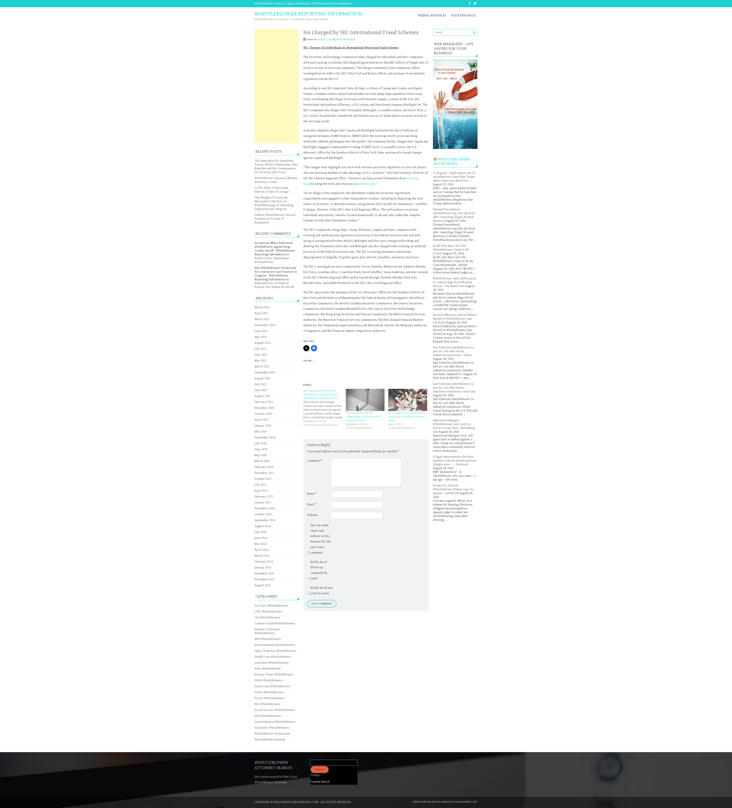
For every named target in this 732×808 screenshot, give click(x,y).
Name (311, 494)
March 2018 (262, 461)
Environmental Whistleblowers (274, 645)
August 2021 (262, 396)
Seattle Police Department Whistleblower (271, 260)
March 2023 (262, 366)
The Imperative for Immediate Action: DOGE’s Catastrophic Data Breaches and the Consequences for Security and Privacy (276, 166)
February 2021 (263, 402)
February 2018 (263, 467)
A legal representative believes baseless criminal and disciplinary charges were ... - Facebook (454, 460)
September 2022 (264, 372)
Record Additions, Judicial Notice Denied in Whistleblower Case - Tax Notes (454, 318)
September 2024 (264, 325)
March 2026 (262, 307)
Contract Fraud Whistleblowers (274, 623)
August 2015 (262, 585)
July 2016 (260, 532)
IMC (475, 801)
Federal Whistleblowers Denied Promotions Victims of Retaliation (274, 218)
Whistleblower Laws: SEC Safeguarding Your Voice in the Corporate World (363, 416)
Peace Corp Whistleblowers (272, 686)
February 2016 (263, 562)
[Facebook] (469, 3)
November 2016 (264, 508)
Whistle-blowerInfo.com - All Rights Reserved (316, 802)
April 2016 (261, 550)
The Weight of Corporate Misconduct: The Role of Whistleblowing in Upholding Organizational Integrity (274, 203)
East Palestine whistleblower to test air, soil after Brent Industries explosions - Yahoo (453, 351)
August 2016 (262, 526)
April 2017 (261, 491)
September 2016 (264, 520)
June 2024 (260, 331)
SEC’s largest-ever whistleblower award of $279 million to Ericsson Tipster (406, 416)
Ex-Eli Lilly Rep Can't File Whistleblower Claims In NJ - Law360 (451, 249)
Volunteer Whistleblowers (271, 728)
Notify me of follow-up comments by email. (318, 570)
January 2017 (262, 502)
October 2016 (263, 514)
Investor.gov (366, 184)
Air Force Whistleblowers (271, 606)
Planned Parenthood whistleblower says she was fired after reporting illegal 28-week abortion (454, 215)
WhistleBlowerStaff (345, 39)
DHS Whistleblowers (267, 639)
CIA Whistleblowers (267, 617)
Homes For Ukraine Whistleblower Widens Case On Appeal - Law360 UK (453, 489)
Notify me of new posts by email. (321, 590)
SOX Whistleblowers (267, 716)
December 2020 (264, 408)
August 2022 (262, 378)
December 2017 (264, 473)
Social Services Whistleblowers (274, 710)
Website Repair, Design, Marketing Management (442, 801)
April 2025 (261, 313)
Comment (314, 461)
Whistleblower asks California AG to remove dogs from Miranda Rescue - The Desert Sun (454, 282)
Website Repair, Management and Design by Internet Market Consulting (398, 3)
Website (312, 515)
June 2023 (260, 355)
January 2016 (262, 567)
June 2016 (260, 538)
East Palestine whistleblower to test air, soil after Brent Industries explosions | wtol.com (454, 387)
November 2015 (264, 579)
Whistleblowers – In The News (453, 161)
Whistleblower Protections (272, 734)
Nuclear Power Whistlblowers (274, 674)
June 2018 (260, 449)
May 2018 (260, 455)
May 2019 (260, 431)
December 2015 (264, 573)
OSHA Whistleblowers (268, 680)
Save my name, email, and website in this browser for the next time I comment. (320, 539)
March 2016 (262, 556)
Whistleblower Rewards (269, 739)
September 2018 (264, 437)
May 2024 (260, 337)
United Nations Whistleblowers (274, 722)
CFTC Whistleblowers (268, 611)
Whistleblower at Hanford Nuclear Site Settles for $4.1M (274, 285)
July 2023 (260, 349)
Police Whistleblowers (269, 692)
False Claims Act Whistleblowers (275, 651)
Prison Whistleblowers (269, 698)
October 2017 (263, 479)
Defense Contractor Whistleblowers (267, 631)
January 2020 (262, 426)
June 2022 (260, 390)
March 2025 (262, 319)
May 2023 (260, 361)
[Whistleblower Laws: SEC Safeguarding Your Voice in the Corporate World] (365, 400)
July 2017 (260, 485)
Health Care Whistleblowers (272, 657)
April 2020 (261, 420)
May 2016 (260, 544)
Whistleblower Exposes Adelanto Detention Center (275, 180)
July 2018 (260, 443)
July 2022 (260, 384)
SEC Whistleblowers (267, 704)
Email (311, 504)
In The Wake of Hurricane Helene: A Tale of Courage (271, 190)
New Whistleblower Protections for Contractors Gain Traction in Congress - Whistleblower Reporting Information (275, 273)
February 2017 (263, 496)
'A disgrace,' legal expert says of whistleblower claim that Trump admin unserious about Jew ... (454, 177)
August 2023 (262, 343)
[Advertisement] (276, 86)
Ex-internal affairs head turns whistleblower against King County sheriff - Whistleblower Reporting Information (274, 248)
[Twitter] (475, 3)
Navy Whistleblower (267, 669)
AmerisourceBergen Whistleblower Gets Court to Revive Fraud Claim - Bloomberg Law (454, 426)
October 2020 (263, 414)
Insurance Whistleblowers (271, 663)
